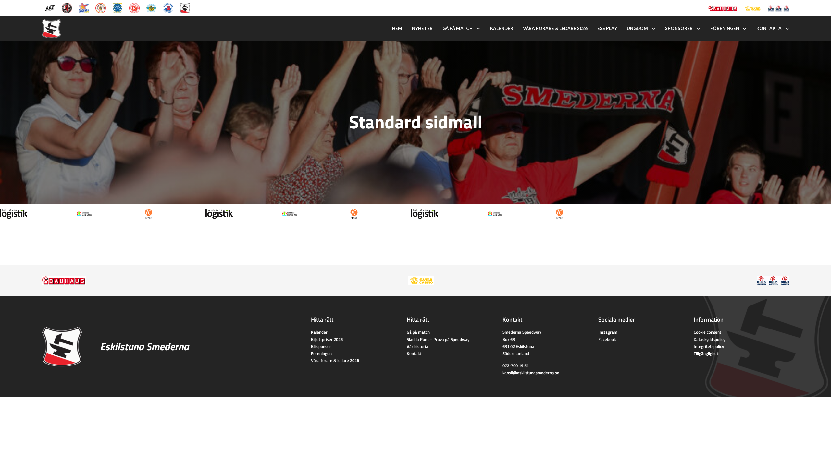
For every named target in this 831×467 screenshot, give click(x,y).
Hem (397, 28)
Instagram (607, 332)
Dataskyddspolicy (709, 339)
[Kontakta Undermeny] (787, 28)
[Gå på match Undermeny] (478, 28)
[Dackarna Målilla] (84, 7)
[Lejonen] (100, 7)
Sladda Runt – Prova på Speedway (438, 339)
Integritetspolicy (709, 346)
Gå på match (457, 28)
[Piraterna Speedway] (117, 7)
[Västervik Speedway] (151, 7)
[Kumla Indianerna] (67, 7)
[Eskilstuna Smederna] (185, 7)
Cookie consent (707, 332)
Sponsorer (679, 28)
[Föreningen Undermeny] (744, 28)
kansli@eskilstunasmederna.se (530, 372)
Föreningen (724, 28)
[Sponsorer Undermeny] (698, 28)
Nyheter (422, 28)
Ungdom (637, 28)
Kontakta (769, 28)
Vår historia (417, 346)
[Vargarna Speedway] (168, 7)
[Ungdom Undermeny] (653, 28)
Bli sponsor (321, 346)
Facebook (607, 339)
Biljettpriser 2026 (327, 339)
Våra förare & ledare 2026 (555, 28)
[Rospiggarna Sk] (134, 7)
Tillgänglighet (706, 353)
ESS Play (607, 28)
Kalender (501, 28)
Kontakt (414, 353)
